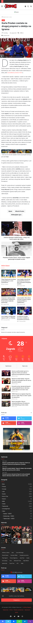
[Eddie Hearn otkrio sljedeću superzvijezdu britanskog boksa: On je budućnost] (6, 541)
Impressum (27, 609)
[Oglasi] (16, 12)
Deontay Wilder (14, 555)
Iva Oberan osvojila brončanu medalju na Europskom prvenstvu (23, 318)
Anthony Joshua (5, 552)
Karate (4, 494)
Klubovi (4, 498)
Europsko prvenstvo (24, 555)
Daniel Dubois (5, 555)
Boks (3, 484)
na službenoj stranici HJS (14, 72)
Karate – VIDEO (7, 513)
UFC (18, 563)
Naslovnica (5, 17)
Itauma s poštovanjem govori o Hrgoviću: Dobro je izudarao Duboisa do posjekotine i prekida (21, 372)
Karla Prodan (20, 211)
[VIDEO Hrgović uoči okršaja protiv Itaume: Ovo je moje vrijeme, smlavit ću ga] (16, 541)
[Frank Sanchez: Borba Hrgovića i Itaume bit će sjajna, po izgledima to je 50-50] (6, 535)
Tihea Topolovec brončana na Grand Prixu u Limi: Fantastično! (8, 281)
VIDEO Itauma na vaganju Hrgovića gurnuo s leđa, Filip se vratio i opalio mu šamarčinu (21, 395)
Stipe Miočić (26, 560)
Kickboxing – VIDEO (8, 516)
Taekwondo (5, 506)
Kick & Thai (5, 496)
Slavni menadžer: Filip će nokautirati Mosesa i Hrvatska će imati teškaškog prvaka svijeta (20, 403)
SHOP (16, 612)
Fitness (4, 486)
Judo (10, 17)
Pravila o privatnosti (18, 609)
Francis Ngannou (14, 558)
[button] (16, 48)
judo (10, 211)
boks (13, 552)
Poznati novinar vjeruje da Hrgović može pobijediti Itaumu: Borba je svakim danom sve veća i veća (21, 388)
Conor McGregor (19, 552)
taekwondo (4, 563)
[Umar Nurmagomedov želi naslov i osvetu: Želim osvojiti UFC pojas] (16, 529)
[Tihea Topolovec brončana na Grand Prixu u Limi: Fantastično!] (8, 274)
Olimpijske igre (16, 214)
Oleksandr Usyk (17, 560)
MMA (3, 501)
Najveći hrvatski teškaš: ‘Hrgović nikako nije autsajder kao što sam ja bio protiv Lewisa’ (21, 380)
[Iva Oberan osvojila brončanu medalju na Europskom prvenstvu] (24, 311)
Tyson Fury (11, 563)
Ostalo (3, 503)
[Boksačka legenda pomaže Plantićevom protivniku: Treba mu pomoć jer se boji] (16, 535)
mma (10, 560)
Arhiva (11, 609)
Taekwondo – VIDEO (8, 518)
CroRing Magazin (27, 607)
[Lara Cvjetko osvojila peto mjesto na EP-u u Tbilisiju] (8, 311)
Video (3, 511)
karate (28, 558)
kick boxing (4, 560)
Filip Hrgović (5, 558)
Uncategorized (6, 508)
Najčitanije (8, 366)
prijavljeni (9, 332)
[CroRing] (10, 6)
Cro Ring (6, 33)
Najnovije (25, 366)
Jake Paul (22, 558)
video (22, 563)
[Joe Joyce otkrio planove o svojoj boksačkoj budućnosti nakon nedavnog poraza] (27, 541)
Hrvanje (4, 489)
